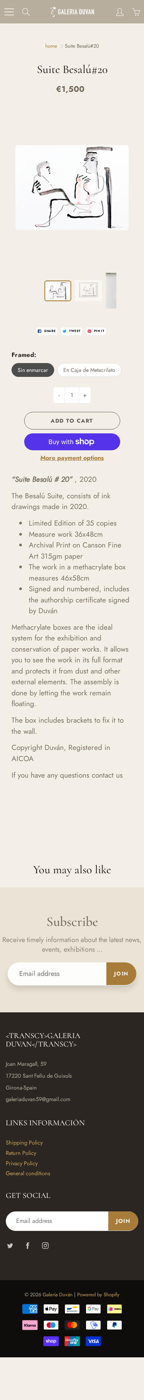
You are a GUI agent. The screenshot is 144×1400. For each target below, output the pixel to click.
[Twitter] (10, 1245)
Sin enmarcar (33, 370)
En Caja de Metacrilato (89, 370)
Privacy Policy (22, 1163)
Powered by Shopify (98, 1294)
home (51, 46)
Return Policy (21, 1153)
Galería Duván (58, 1294)
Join (121, 973)
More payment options (72, 458)
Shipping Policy (24, 1142)
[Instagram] (45, 1245)
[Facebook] (27, 1245)
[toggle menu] (9, 12)
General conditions (28, 1173)
